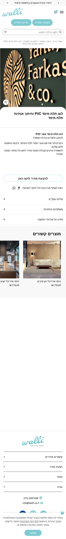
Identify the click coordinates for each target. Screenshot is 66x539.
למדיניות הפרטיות (29, 521)
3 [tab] (36, 104)
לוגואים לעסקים (30, 41)
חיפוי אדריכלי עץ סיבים (49, 281)
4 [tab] (33, 104)
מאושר (33, 533)
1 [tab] (42, 104)
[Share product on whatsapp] (14, 188)
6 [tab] (27, 104)
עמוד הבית (57, 41)
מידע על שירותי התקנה (50, 219)
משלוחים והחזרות (53, 209)
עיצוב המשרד (45, 41)
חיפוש (5, 32)
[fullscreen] (6, 102)
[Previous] (58, 3)
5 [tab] (30, 104)
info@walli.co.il (31, 503)
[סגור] (62, 513)
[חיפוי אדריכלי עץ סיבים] (42, 259)
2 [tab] (39, 104)
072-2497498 (31, 498)
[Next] (7, 3)
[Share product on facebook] (19, 188)
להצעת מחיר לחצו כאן (33, 178)
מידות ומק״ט (56, 199)
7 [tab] (24, 104)
